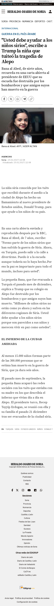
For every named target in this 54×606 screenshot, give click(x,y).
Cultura (27, 518)
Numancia (27, 507)
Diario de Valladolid (27, 564)
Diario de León (27, 557)
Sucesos (27, 529)
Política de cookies (41, 598)
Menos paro (18, 4)
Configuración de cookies (27, 602)
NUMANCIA (27, 21)
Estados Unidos (28, 429)
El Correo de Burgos (27, 568)
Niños (40, 429)
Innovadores (27, 540)
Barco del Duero (31, 4)
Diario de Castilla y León (27, 561)
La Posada (27, 532)
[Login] (50, 11)
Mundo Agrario (27, 536)
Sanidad (27, 525)
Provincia (27, 504)
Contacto (27, 480)
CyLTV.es (27, 572)
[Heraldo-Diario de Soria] (27, 11)
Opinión (27, 543)
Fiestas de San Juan (27, 522)
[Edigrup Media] (27, 587)
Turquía (9, 429)
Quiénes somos (27, 473)
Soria (27, 500)
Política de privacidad (24, 598)
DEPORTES (40, 21)
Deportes (27, 511)
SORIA (5, 21)
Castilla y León (27, 515)
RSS (27, 484)
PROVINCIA (15, 21)
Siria (17, 429)
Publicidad (27, 477)
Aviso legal (9, 598)
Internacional (10, 28)
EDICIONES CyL (44, 1)
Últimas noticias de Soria (27, 547)
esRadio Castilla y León (27, 575)
